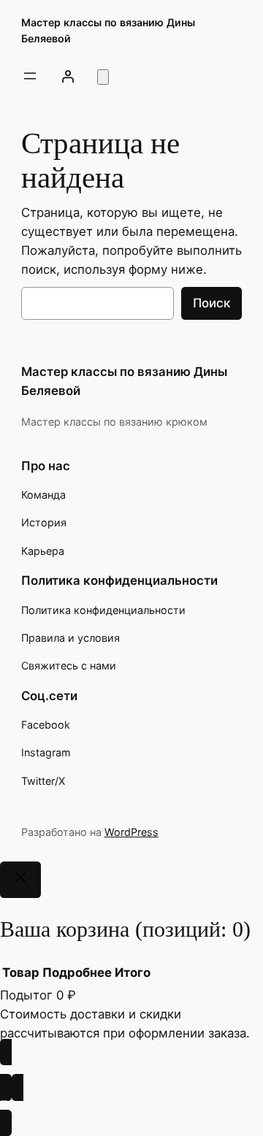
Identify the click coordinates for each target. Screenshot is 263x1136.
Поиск (211, 303)
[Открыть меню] (30, 76)
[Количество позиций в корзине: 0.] (103, 77)
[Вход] (68, 76)
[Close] (20, 879)
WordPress (131, 832)
